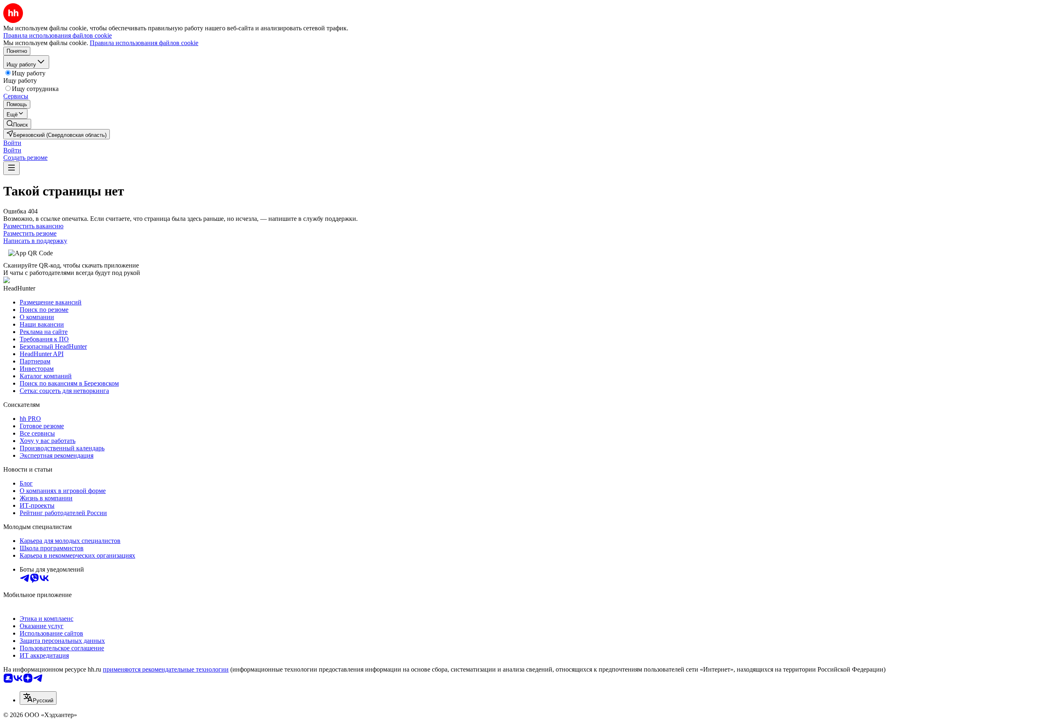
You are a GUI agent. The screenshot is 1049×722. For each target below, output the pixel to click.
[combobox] (38, 698)
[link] (17, 124)
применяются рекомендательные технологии (166, 669)
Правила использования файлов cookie (144, 42)
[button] (12, 142)
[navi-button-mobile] (11, 168)
